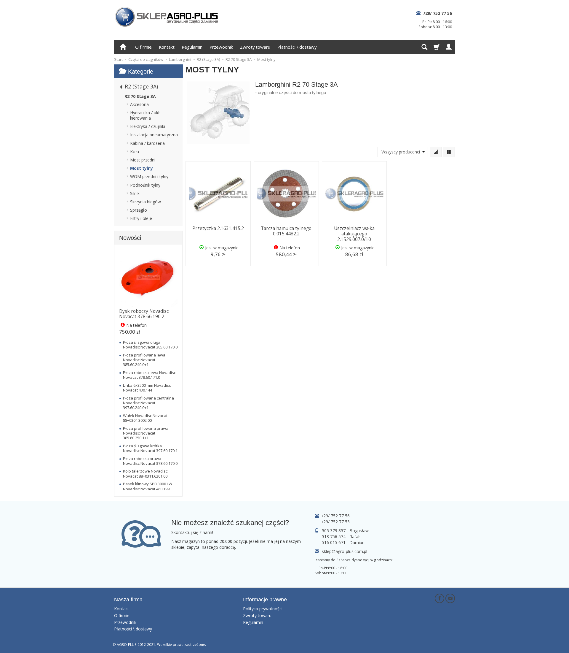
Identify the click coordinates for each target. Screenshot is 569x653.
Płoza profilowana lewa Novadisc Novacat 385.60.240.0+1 (144, 359)
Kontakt (167, 47)
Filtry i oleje (141, 218)
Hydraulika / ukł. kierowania (145, 115)
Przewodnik (221, 47)
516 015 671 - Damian (343, 542)
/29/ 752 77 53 (336, 521)
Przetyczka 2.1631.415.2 (218, 228)
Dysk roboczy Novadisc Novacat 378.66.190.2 (144, 314)
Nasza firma (128, 600)
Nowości (130, 237)
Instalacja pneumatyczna (154, 134)
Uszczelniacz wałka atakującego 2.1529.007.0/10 (354, 234)
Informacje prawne (265, 600)
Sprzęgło (138, 210)
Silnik (135, 193)
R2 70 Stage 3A (140, 96)
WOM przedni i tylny (149, 176)
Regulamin (192, 47)
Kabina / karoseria (147, 143)
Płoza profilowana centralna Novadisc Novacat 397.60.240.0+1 (148, 402)
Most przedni (142, 160)
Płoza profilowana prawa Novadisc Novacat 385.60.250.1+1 (145, 433)
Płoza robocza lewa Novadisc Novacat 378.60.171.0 (149, 375)
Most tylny (141, 168)
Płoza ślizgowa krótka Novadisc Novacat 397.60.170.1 (150, 448)
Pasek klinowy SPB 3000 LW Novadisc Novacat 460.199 (147, 486)
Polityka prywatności (262, 608)
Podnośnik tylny (145, 185)
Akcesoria (139, 104)
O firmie (143, 47)
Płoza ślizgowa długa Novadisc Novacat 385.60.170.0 (150, 345)
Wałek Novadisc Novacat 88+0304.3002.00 (145, 418)
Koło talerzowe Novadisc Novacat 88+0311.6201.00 (145, 473)
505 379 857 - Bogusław (345, 530)
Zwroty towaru (255, 47)
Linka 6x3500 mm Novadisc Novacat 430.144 (147, 388)
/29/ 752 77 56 (437, 13)
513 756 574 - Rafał (340, 536)
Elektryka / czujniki (147, 126)
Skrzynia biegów (145, 202)
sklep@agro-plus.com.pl (344, 551)
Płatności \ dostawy (297, 47)
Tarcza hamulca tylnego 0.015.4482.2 (286, 231)
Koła (134, 151)
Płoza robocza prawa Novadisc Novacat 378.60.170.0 (150, 461)
